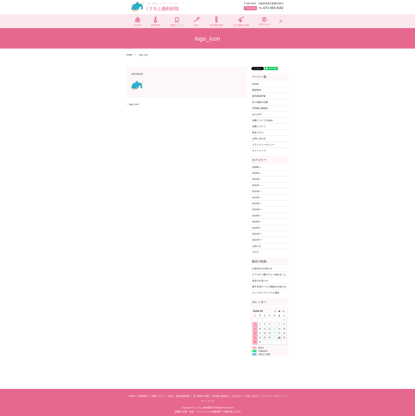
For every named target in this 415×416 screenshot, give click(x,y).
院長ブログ (264, 24)
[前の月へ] (274, 311)
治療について (177, 25)
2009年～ (257, 173)
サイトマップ (259, 150)
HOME (137, 25)
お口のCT (257, 114)
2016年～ (257, 215)
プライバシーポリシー (263, 144)
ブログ (255, 252)
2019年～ (257, 221)
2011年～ (256, 185)
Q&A (196, 25)
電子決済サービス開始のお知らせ (269, 286)
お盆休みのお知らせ (262, 268)
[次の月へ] (284, 311)
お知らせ (256, 246)
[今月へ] (279, 311)
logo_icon (134, 104)
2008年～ (257, 167)
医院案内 (155, 25)
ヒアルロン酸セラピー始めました (269, 274)
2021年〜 (257, 234)
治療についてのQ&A (262, 120)
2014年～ (257, 203)
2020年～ (257, 228)
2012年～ (257, 191)
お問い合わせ (259, 138)
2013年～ (257, 197)
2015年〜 (257, 209)
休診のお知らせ (260, 280)
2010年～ (257, 179)
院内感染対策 (216, 25)
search (280, 21)
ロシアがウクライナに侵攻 (265, 292)
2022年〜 (257, 240)
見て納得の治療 (241, 25)
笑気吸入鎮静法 (260, 108)
